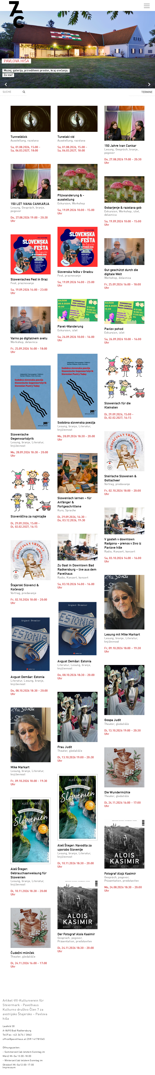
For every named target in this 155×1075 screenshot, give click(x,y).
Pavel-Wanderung (70, 326)
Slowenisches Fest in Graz (29, 279)
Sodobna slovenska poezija (76, 422)
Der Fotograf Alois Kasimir (76, 934)
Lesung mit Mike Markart (122, 634)
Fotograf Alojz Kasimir (120, 873)
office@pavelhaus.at (14, 1039)
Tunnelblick (19, 137)
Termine (146, 92)
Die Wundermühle (117, 792)
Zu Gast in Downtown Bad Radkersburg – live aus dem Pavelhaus (76, 569)
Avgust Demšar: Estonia (27, 677)
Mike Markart (20, 767)
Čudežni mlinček (22, 953)
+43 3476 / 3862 (22, 1035)
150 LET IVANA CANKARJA (30, 204)
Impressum (9, 1067)
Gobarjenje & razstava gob (122, 207)
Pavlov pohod (113, 329)
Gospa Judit (112, 720)
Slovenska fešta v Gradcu (75, 272)
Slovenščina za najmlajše (28, 516)
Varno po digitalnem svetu (29, 338)
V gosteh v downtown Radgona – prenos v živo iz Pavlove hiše (122, 543)
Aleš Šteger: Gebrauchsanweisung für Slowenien (28, 873)
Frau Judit (64, 747)
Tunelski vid (65, 137)
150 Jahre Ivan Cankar (120, 146)
